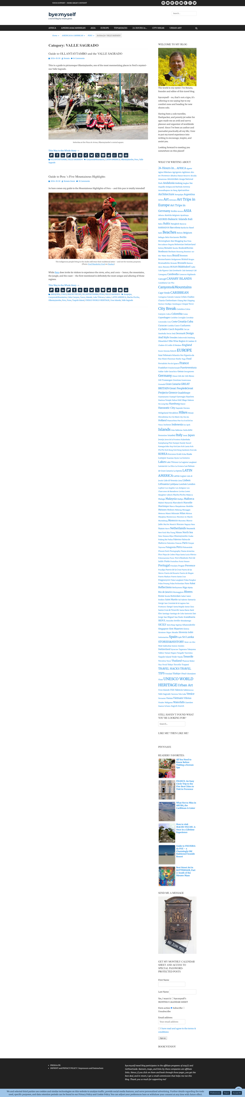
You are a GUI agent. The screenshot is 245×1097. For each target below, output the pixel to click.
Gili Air (181, 376)
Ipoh (188, 425)
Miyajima (162, 517)
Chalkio (190, 297)
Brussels (181, 263)
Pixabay (111, 264)
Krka (184, 454)
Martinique (163, 506)
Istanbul (171, 435)
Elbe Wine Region (177, 341)
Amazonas (162, 179)
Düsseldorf (163, 341)
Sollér (190, 632)
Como (185, 314)
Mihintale (175, 513)
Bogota (171, 244)
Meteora (161, 513)
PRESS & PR (55, 1065)
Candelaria (162, 283)
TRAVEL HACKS (169, 668)
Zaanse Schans (164, 706)
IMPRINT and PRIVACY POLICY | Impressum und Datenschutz (76, 1068)
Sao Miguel (169, 617)
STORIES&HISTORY (171, 641)
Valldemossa (188, 690)
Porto (167, 561)
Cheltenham (171, 300)
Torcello (177, 664)
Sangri (170, 606)
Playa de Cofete (169, 555)
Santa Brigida (178, 607)
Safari (183, 596)
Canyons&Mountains (95, 159)
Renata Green (69, 181)
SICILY (162, 624)
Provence (190, 565)
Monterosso (171, 517)
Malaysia (171, 498)
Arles (160, 200)
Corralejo (189, 318)
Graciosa (177, 380)
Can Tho (170, 283)
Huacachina (172, 421)
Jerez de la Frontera (172, 439)
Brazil (175, 255)
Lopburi (161, 488)
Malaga (161, 499)
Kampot (176, 443)
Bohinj (161, 248)
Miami (168, 513)
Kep (171, 446)
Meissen (162, 509)
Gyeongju (180, 396)
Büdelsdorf (184, 266)
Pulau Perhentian (177, 583)
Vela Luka (182, 694)
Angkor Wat (188, 183)
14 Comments (79, 58)
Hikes (183, 412)
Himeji (190, 413)
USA (172, 690)
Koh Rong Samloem (181, 450)
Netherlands (178, 528)
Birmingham (164, 241)
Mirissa (189, 513)
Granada (161, 384)
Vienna (169, 698)
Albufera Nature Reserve (180, 176)
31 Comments (84, 181)
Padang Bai (162, 539)
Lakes (108, 297)
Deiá (173, 334)
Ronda (167, 596)
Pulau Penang (163, 583)
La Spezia (177, 471)
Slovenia (183, 632)
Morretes (182, 521)
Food (188, 358)
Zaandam (189, 702)
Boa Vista (187, 241)
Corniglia (181, 318)
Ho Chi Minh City (176, 417)
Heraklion (173, 413)
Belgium (187, 232)
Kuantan (170, 458)
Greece (173, 392)
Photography (175, 551)
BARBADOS (163, 227)
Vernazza (162, 698)
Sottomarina (163, 637)
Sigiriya (179, 625)
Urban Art (185, 685)
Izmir (185, 435)
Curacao (162, 325)
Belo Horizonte (172, 237)
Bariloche (185, 228)
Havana (186, 408)
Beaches (169, 232)
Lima (180, 481)
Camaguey (162, 274)
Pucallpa (161, 570)
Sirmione (162, 632)
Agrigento (177, 172)
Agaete (189, 168)
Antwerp (186, 187)
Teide (174, 657)
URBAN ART (176, 28)
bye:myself (62, 14)
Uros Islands (115, 300)
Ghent (174, 376)
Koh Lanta (185, 446)
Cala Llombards (175, 270)
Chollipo (168, 304)
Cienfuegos (176, 304)
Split (180, 637)
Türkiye (177, 673)
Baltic (166, 223)
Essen (160, 351)
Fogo (184, 359)
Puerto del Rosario (171, 573)
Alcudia (194, 176)
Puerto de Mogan (187, 573)
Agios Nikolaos (165, 172)
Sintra (186, 629)
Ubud (183, 673)
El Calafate (190, 341)
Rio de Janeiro (165, 592)
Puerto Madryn (164, 577)
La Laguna (183, 462)
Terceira (162, 661)
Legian (183, 476)
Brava (169, 256)
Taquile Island (78, 300)
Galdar (161, 371)
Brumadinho (164, 263)
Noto (160, 536)
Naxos (161, 528)
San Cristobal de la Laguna (175, 603)
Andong (178, 183)
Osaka (190, 536)
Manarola (168, 503)
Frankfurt (163, 368)
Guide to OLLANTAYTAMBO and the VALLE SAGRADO (85, 53)
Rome (161, 596)
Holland (162, 420)
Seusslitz (169, 621)
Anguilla (161, 187)
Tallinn (161, 653)
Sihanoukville (188, 625)
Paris (185, 543)
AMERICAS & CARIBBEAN (73, 35)
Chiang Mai (182, 301)
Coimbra (181, 309)
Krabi (179, 454)
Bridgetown (176, 259)
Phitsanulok (187, 547)
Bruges (191, 259)
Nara (193, 524)
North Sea (187, 532)
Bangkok (175, 224)
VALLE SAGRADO (75, 159)
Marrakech (178, 502)
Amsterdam (173, 179)
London (191, 484)
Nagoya (187, 524)
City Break (167, 308)
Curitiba (170, 326)
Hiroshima (163, 417)
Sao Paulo (178, 617)
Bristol (184, 259)
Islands (89, 297)
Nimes (179, 532)
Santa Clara (189, 607)
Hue (179, 421)
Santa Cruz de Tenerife (168, 610)
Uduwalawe (191, 674)
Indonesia (177, 424)
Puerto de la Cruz (173, 569)
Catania (177, 297)
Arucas (180, 211)
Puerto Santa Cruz (178, 577)
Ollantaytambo (127, 159)
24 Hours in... (167, 168)
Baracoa (183, 224)
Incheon (167, 424)
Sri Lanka (188, 637)
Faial (160, 355)
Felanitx (176, 355)
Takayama (191, 649)
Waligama (169, 702)
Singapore (163, 628)
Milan (182, 513)
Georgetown (189, 371)
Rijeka (190, 588)
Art (166, 199)
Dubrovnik (182, 338)
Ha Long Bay (163, 404)
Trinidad (168, 674)
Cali (195, 270)
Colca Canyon (73, 297)
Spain (173, 637)
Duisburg (191, 338)
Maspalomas (180, 506)
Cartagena (162, 297)
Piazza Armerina (187, 551)
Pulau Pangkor (190, 580)
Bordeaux (163, 251)
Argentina (189, 194)
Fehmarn (167, 355)
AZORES (163, 219)
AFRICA (52, 28)
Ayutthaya (184, 215)
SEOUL (162, 620)
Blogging (179, 241)
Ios (184, 425)
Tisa (160, 665)
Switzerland (164, 649)
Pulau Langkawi (177, 580)
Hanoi (182, 404)
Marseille (187, 502)
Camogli (162, 279)
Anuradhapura (164, 190)
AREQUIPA (55, 294)
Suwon (174, 646)
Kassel (188, 443)
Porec (172, 558)
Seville (177, 620)
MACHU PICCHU (74, 294)
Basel (191, 227)
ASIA (93, 28)
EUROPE (105, 28)
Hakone (190, 400)
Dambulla (162, 334)
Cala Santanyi (187, 270)
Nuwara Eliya (168, 536)
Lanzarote (163, 466)
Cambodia (173, 274)
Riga (185, 587)
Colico (168, 314)
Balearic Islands (177, 219)
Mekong (178, 510)
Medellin (189, 506)
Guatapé (172, 397)
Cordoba (173, 318)
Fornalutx (162, 363)
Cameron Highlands (187, 274)
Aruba (174, 211)
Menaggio (186, 510)
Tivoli (164, 665)
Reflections (165, 587)
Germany (165, 376)
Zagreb (174, 706)
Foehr (178, 359)
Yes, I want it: (164, 998)
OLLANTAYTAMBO (59, 159)
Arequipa (128, 294)
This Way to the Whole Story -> (63, 150)
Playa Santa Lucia (182, 555)
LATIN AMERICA (112, 159)
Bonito (175, 248)
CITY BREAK (158, 28)
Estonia (167, 351)
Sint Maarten (176, 628)
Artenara (172, 200)
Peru (136, 159)
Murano (180, 524)
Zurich (181, 706)
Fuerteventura (188, 367)
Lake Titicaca (99, 297)
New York (162, 532)
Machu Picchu (133, 297)
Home (55, 35)
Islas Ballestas (177, 430)
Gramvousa (186, 380)
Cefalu (184, 297)
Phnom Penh (163, 551)
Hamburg (174, 403)
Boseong (179, 252)
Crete (174, 321)
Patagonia (171, 547)
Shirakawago (186, 621)
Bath (160, 233)
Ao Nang (173, 190)
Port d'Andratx (181, 558)
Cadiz (193, 267)
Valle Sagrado (127, 300)
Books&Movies (186, 248)
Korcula (193, 450)
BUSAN (174, 266)
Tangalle (180, 653)
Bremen (184, 255)
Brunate (173, 263)
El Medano (177, 345)
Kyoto (176, 458)
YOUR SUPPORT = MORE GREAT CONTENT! (69, 3)
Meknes (170, 510)
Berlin (183, 237)
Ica (182, 421)
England (187, 345)
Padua (170, 539)
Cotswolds (162, 322)
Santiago (166, 614)
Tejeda (180, 657)
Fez (181, 355)
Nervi (167, 529)
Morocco (173, 520)
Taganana (183, 649)
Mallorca (189, 498)
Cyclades (163, 329)
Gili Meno (189, 376)
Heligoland (163, 413)
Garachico (173, 371)
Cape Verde (164, 292)
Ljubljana (173, 484)
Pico (160, 554)
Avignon (176, 215)
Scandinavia (189, 617)
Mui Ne (166, 524)
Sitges (168, 632)
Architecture (166, 194)
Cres (169, 322)
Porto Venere (184, 561)
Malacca (189, 495)
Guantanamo (163, 397)
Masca (172, 506)
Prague (181, 565)
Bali (190, 219)
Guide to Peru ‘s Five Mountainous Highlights (76, 176)
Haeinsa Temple (164, 400)
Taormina (189, 653)
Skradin (175, 632)
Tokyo (170, 664)
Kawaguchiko (163, 446)
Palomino (171, 543)
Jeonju (161, 439)
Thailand (177, 660)
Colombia (177, 313)
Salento (184, 600)
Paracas (178, 543)
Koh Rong (169, 450)
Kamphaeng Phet (165, 443)
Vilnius (187, 698)
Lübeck (170, 495)
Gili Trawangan (165, 380)
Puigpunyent (164, 580)
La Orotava (179, 466)
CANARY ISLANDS (179, 278)
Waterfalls (179, 702)
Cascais (170, 297)
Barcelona (175, 227)
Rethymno (177, 587)
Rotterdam (175, 596)
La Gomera (185, 458)
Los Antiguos (180, 488)
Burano (166, 267)
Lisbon (186, 480)
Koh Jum (177, 446)
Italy (179, 435)
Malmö (161, 503)
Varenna (174, 694)
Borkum (172, 251)
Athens (161, 215)
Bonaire (168, 248)
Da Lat (186, 329)
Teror (168, 661)
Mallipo (180, 499)
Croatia (182, 321)
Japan (191, 435)
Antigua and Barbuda (174, 187)
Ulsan (160, 680)
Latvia (176, 476)
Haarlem (190, 396)
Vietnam (178, 698)
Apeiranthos (183, 190)
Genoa (180, 371)
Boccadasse (163, 244)
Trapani (185, 664)
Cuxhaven (185, 325)
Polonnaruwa (163, 558)
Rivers (188, 592)
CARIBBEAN (179, 292)
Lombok (183, 484)
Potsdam (174, 566)
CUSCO (63, 294)
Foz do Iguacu (173, 363)
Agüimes (186, 172)
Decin (169, 334)
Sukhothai (167, 646)
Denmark (180, 333)
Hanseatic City (166, 407)
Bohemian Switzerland (184, 244)
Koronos (172, 454)
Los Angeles (170, 488)
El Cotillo (168, 345)
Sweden (181, 646)
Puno (69, 300)
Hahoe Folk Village (179, 400)
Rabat (192, 583)
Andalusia (169, 182)
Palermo (177, 539)
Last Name (163, 991)
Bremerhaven (164, 259)
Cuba (190, 321)
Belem (180, 233)
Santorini (188, 614)
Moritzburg (163, 521)
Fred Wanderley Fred (96, 264)
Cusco (82, 297)
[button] (51, 155)
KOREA (163, 454)
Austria (168, 215)
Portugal (164, 565)
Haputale (179, 408)
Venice (190, 693)
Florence (171, 359)
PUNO (101, 294)
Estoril (173, 351)
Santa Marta (184, 610)
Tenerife (188, 656)
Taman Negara (170, 653)
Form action (164, 1008)
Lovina (182, 491)
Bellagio (161, 237)
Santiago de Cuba (177, 614)
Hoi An (186, 417)
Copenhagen (164, 317)
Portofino (174, 561)
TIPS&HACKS (120, 28)
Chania (161, 300)
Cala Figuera (163, 270)
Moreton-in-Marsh (185, 517)
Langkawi (193, 462)
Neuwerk (190, 528)
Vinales (161, 702)
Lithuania (163, 484)
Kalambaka (185, 439)
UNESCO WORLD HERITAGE (97, 300)
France (184, 363)
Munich (173, 524)
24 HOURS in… (139, 28)
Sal (179, 600)
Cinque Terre (188, 304)
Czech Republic (176, 329)
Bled (172, 241)
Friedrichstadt (174, 368)
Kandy (182, 443)
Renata (67, 58)
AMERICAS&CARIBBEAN (73, 28)
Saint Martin (171, 599)
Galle (166, 371)
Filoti (164, 359)
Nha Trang (171, 532)
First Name (163, 980)
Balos (160, 224)
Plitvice (193, 555)
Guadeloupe (184, 392)
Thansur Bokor (188, 661)
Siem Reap (171, 625)
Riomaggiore (178, 592)
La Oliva (171, 466)
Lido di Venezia (170, 480)
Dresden (173, 337)
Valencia (179, 690)
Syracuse (174, 649)
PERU (91, 35)
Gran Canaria (173, 383)
